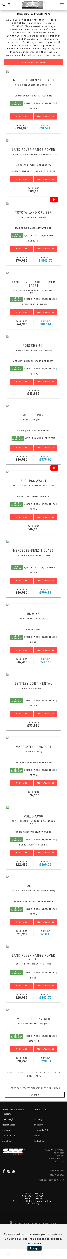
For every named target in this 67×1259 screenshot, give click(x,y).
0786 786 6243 (57, 1175)
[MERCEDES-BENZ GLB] (33, 1010)
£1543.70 (46, 260)
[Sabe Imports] (33, 5)
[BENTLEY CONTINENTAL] (33, 674)
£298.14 (45, 1060)
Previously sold (41, 1130)
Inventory (38, 1125)
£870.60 (45, 458)
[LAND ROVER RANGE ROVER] (33, 140)
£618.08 (45, 933)
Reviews (38, 1136)
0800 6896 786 (57, 1170)
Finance (6, 1130)
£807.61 (45, 323)
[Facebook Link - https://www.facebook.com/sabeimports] (4, 1171)
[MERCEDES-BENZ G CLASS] (33, 71)
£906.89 (45, 591)
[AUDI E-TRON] (33, 406)
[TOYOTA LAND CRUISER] (33, 203)
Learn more (33, 1243)
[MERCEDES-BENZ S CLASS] (33, 541)
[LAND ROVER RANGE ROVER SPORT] (33, 273)
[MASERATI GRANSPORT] (33, 738)
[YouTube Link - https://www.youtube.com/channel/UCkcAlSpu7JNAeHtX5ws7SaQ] (14, 1171)
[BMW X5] (33, 605)
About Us (6, 1141)
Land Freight (40, 1110)
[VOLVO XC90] (33, 807)
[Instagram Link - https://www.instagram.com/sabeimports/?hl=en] (9, 1171)
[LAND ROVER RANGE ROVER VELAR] (33, 946)
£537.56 (45, 661)
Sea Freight (8, 1119)
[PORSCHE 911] (33, 336)
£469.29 (45, 864)
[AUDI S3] (33, 877)
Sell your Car (9, 1136)
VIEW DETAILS (21, 116)
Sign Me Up (34, 1095)
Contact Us (39, 1141)
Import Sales (8, 1125)
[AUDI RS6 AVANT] (33, 472)
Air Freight (39, 1119)
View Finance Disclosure (33, 62)
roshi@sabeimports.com (52, 1180)
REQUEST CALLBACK (45, 116)
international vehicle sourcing (13, 1112)
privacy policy (50, 1223)
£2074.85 (46, 127)
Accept (34, 1248)
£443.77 (45, 997)
